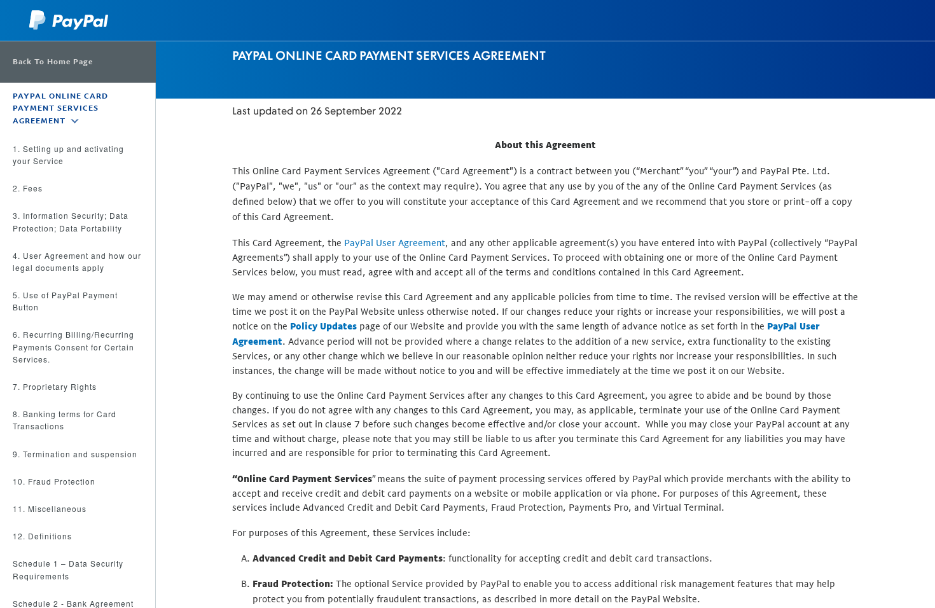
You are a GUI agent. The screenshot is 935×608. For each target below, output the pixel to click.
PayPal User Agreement (394, 243)
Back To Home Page (53, 62)
